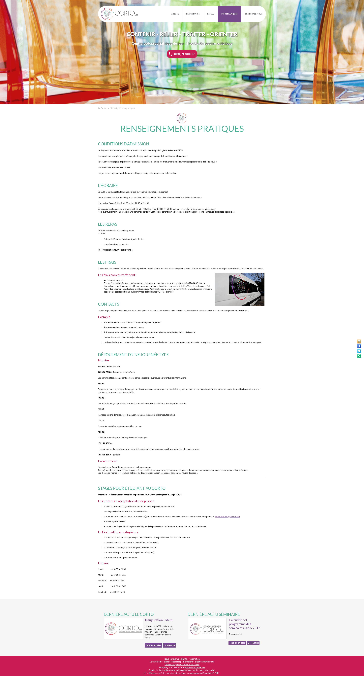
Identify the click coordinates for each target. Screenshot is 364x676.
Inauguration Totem (158, 620)
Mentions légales (172, 664)
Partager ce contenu (359, 356)
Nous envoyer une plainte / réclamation (182, 659)
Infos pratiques (229, 14)
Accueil (175, 14)
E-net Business (151, 673)
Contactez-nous (253, 14)
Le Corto (119, 14)
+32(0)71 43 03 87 (184, 54)
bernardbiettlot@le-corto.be (227, 516)
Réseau (210, 14)
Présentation (193, 14)
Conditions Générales (195, 667)
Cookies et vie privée (190, 664)
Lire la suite (169, 645)
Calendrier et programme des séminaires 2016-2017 (244, 624)
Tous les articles (153, 645)
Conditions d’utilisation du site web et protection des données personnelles (182, 670)
